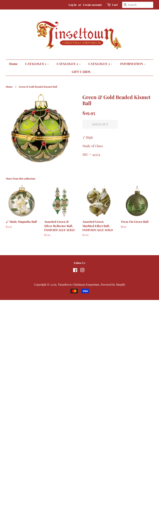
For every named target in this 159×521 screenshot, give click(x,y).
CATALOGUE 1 (36, 64)
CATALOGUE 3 (99, 64)
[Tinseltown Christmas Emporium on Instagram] (82, 271)
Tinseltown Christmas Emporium (78, 284)
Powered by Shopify (113, 284)
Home (13, 64)
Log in (73, 5)
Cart (115, 5)
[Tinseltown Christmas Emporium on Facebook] (75, 271)
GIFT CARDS (81, 72)
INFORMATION (132, 64)
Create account (92, 5)
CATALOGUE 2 (68, 64)
